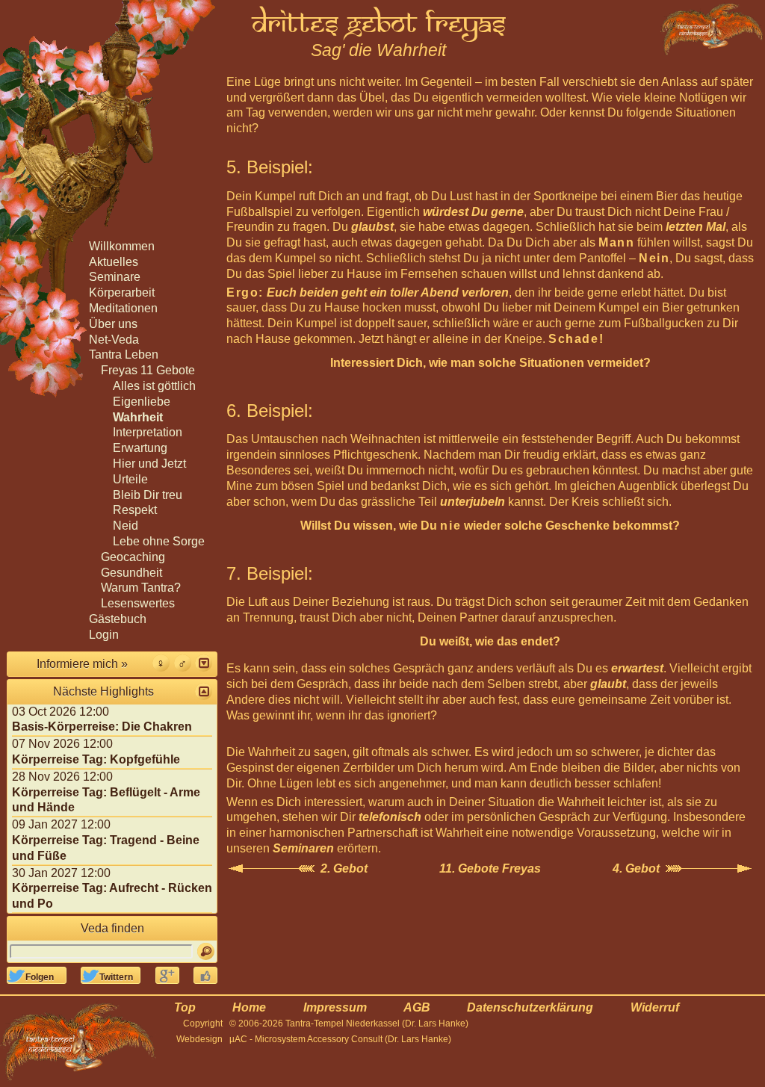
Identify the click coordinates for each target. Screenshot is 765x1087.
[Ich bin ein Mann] (182, 663)
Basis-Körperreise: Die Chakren (102, 726)
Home (249, 1007)
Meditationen (123, 308)
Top (185, 1007)
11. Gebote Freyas (490, 868)
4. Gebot (636, 868)
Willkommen (122, 246)
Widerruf (655, 1007)
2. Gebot (344, 868)
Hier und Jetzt (149, 463)
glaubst (372, 226)
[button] (203, 663)
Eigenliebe (141, 401)
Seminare (114, 276)
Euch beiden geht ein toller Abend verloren (388, 292)
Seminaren (303, 848)
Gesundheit (131, 572)
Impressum (335, 1007)
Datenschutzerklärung (530, 1007)
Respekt (135, 510)
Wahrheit (138, 417)
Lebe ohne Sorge (159, 541)
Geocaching (133, 557)
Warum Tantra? (141, 587)
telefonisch (390, 817)
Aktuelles (113, 262)
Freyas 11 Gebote (148, 370)
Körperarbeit (122, 292)
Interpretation (147, 432)
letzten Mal (695, 226)
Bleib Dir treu (147, 495)
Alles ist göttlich (154, 386)
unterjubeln (472, 501)
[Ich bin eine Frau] (161, 663)
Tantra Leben (123, 354)
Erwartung (140, 448)
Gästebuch (117, 619)
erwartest (637, 668)
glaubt (608, 684)
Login (104, 634)
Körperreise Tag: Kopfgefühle (96, 759)
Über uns (113, 324)
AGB (416, 1007)
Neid (125, 525)
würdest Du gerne (473, 211)
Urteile (130, 479)
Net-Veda (114, 339)
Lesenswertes (138, 603)
